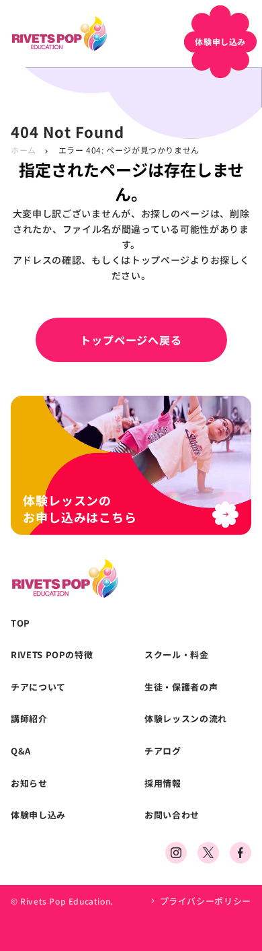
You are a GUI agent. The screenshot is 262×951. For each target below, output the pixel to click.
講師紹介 (29, 718)
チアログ (162, 751)
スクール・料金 (176, 654)
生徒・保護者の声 (181, 687)
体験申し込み (38, 815)
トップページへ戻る (130, 340)
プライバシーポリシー (205, 900)
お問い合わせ (172, 815)
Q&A (21, 751)
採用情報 (162, 783)
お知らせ (29, 783)
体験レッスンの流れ (185, 718)
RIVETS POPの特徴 (52, 654)
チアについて (38, 687)
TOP (20, 623)
